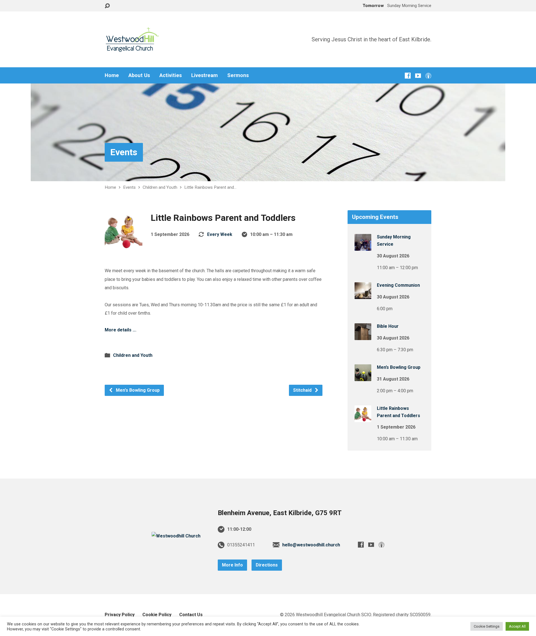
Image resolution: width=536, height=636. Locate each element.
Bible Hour (388, 326)
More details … (120, 330)
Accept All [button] (517, 626)
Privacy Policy (120, 614)
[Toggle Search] (107, 6)
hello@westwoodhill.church (311, 544)
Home (112, 75)
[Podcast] (428, 75)
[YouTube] (418, 75)
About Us (139, 75)
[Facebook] (408, 75)
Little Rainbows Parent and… (210, 187)
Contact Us (191, 614)
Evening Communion (398, 285)
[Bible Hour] (363, 336)
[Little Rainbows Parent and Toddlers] (363, 418)
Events (123, 152)
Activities (170, 75)
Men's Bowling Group (137, 390)
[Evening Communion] (363, 295)
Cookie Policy (156, 614)
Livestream (204, 75)
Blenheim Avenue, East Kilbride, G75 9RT (280, 513)
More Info (232, 565)
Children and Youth (160, 187)
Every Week (219, 234)
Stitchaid (303, 390)
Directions (267, 565)
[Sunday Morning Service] (363, 247)
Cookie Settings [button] (486, 626)
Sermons (238, 75)
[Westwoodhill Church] (176, 536)
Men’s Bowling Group (398, 367)
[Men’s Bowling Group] (363, 377)
